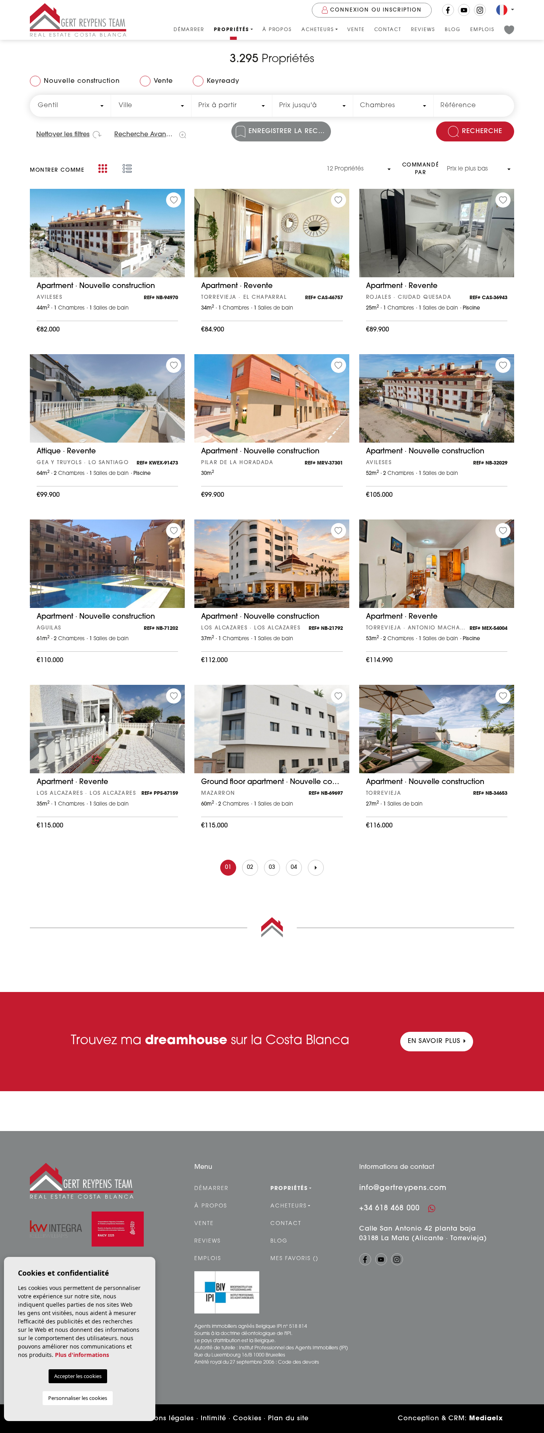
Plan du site (288, 1418)
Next (177, 237)
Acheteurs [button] (317, 29)
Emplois (482, 29)
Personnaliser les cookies (77, 1398)
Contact (388, 29)
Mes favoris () (294, 1258)
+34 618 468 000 (389, 1208)
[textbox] (68, 105)
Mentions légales (164, 1418)
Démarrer (189, 29)
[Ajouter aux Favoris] (173, 200)
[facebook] (448, 10)
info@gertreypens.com (403, 1188)
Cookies (247, 1418)
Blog (453, 29)
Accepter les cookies (78, 1376)
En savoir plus (434, 1041)
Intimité (213, 1418)
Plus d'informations (82, 1355)
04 (294, 867)
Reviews (423, 29)
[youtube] (464, 10)
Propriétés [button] (231, 29)
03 (272, 867)
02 (250, 867)
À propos (277, 29)
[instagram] (480, 10)
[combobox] (70, 105)
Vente (356, 29)
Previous (38, 237)
